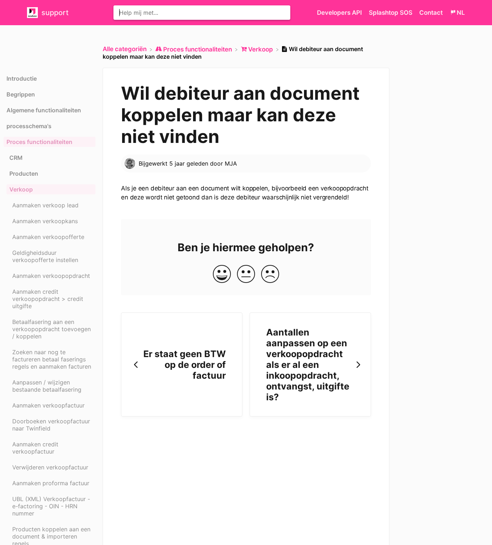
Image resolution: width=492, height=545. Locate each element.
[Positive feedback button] (222, 274)
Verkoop (21, 189)
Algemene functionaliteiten (43, 110)
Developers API (340, 12)
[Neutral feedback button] (246, 274)
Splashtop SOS (391, 12)
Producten (23, 173)
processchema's (29, 126)
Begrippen (20, 94)
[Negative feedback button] (270, 274)
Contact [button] (431, 12)
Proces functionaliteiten (39, 141)
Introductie (21, 78)
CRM (16, 157)
